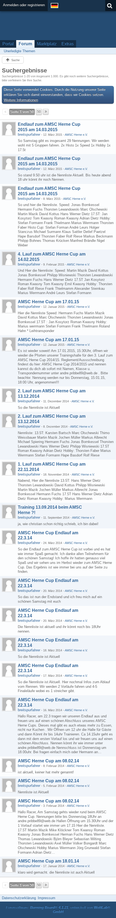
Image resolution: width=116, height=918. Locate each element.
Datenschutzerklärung (19, 898)
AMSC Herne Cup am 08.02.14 (48, 761)
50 (39, 112)
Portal (8, 43)
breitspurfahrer (29, 134)
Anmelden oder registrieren (24, 5)
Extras (68, 43)
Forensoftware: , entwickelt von (58, 909)
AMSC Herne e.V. (76, 134)
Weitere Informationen (21, 100)
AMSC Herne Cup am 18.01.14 (48, 861)
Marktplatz (47, 43)
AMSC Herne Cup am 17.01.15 (48, 301)
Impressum (46, 898)
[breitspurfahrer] (9, 129)
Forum (25, 43)
